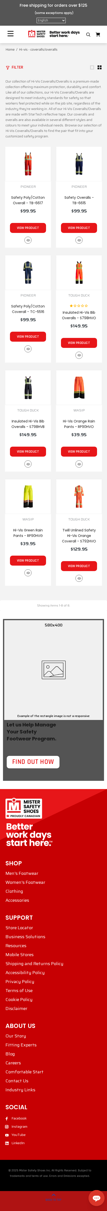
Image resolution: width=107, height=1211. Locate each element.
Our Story (15, 1035)
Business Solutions (25, 936)
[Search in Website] (88, 35)
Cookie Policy (19, 999)
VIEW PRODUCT (28, 228)
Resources (15, 945)
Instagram (19, 1126)
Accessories (17, 900)
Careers (13, 1062)
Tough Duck (28, 410)
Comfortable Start (24, 1071)
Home (10, 49)
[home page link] (53, 33)
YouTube (18, 1134)
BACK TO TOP (53, 1200)
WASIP (79, 410)
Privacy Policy (19, 981)
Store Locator (19, 927)
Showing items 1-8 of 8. (53, 605)
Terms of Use (19, 990)
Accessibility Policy (25, 972)
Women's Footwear (25, 882)
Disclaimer (16, 1008)
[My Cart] (98, 34)
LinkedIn (18, 1143)
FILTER (17, 67)
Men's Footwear (21, 873)
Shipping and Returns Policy (34, 963)
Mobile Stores (19, 954)
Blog (10, 1053)
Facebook (19, 1118)
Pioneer (28, 186)
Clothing (14, 891)
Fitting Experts (21, 1044)
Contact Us (16, 1080)
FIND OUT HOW (33, 762)
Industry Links (20, 1089)
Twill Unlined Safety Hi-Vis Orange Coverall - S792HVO (79, 536)
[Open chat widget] (97, 1198)
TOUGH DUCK (79, 295)
